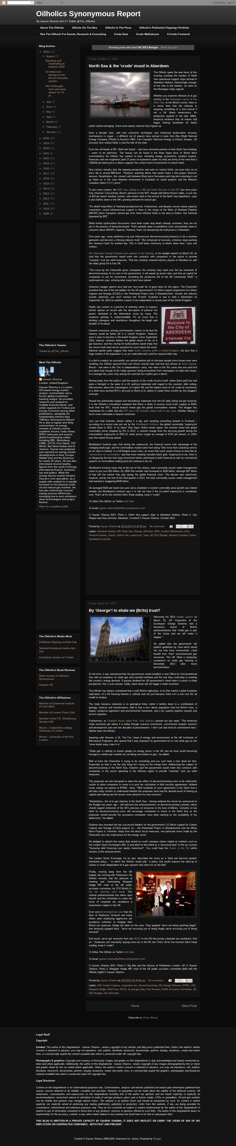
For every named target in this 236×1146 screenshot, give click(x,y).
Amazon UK (46, 684)
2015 (46, 183)
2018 (46, 168)
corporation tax (129, 985)
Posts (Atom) (150, 1017)
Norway (138, 531)
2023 (46, 148)
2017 (46, 173)
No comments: (158, 526)
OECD (137, 938)
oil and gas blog (136, 989)
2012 (46, 198)
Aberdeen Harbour (106, 531)
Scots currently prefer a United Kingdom (156, 350)
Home (135, 1005)
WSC (110, 183)
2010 (46, 208)
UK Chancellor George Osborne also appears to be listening (121, 253)
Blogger (157, 1138)
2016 (46, 178)
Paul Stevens (153, 989)
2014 (46, 188)
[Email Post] (171, 526)
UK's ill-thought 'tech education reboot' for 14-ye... (56, 91)
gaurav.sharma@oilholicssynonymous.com (122, 508)
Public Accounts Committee (177, 989)
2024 (46, 143)
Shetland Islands (98, 535)
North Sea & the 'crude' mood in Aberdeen (129, 66)
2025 (46, 138)
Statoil (111, 535)
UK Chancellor (111, 993)
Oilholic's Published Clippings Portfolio (164, 27)
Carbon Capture (111, 985)
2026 (46, 51)
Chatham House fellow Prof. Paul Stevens (130, 720)
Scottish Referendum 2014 (175, 531)
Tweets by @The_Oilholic (54, 351)
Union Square (189, 363)
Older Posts (189, 1005)
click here (129, 501)
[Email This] (178, 526)
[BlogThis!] (181, 526)
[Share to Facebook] (188, 526)
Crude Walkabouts (147, 34)
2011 (46, 203)
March (50, 121)
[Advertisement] (143, 569)
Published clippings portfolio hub (58, 642)
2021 (46, 153)
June (49, 106)
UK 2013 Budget (158, 535)
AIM (99, 985)
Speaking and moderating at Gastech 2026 (55, 63)
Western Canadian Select (182, 535)
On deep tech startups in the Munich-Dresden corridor (57, 76)
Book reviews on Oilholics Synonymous (54, 677)
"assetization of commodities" (105, 454)
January (51, 131)
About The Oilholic (52, 27)
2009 (46, 213)
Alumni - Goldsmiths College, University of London (56, 729)
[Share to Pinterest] (192, 526)
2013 (46, 193)
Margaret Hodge (97, 989)
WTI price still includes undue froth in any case (150, 410)
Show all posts (169, 47)
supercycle (136, 535)
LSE (193, 985)
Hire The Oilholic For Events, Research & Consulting (73, 34)
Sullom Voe (123, 535)
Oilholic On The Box (84, 27)
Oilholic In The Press (118, 27)
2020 (46, 158)
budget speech (185, 616)
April (49, 116)
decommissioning (147, 985)
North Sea (127, 531)
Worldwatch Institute (147, 424)
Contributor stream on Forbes (56, 657)
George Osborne (172, 985)
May (49, 111)
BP (119, 531)
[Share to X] (185, 526)
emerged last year (113, 911)
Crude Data (121, 34)
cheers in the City (179, 848)
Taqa (145, 535)
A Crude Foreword (178, 34)
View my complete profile (53, 506)
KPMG (185, 985)
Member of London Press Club (57, 712)
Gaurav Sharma (52, 379)
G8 (160, 985)
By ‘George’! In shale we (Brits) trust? (124, 610)
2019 (46, 163)
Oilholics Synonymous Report (88, 14)
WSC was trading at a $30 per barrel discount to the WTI (148, 189)
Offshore (148, 531)
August (50, 56)
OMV (156, 531)
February (52, 126)
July (49, 101)
